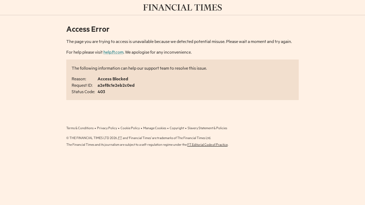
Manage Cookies (154, 128)
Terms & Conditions (80, 128)
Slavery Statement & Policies (207, 128)
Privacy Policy (107, 128)
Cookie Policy (130, 128)
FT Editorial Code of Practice (207, 144)
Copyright (177, 128)
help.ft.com (113, 52)
